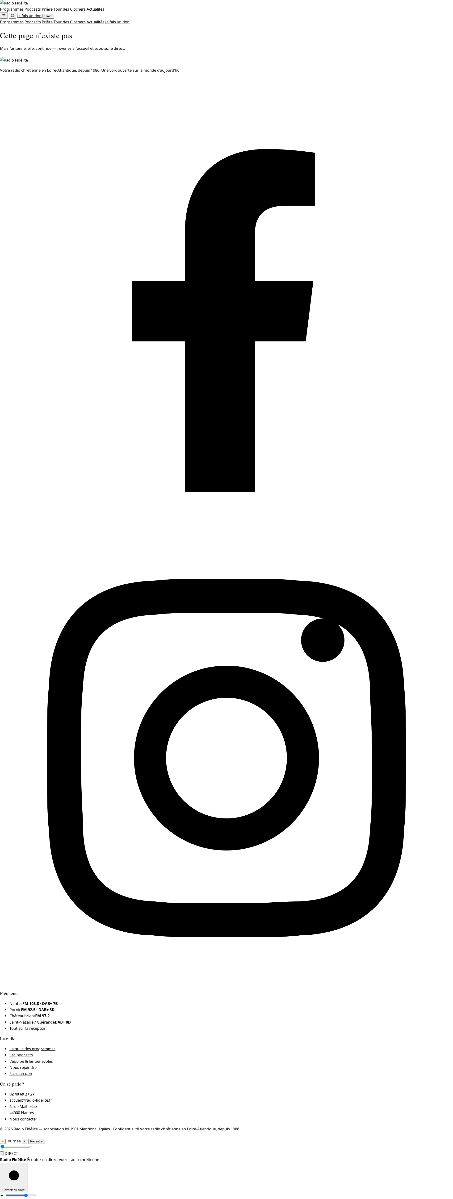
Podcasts (33, 9)
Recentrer (36, 1141)
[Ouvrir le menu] (4, 15)
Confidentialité (126, 1129)
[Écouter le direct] (2, 1153)
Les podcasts (21, 1055)
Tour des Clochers (70, 9)
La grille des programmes (32, 1048)
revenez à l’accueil (73, 48)
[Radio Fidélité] (14, 60)
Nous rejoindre (23, 1067)
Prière (47, 9)
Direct (48, 16)
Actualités (95, 9)
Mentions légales (95, 1129)
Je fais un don (29, 15)
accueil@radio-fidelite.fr (30, 1100)
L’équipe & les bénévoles (31, 1061)
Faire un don (20, 1073)
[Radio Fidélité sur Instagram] (226, 983)
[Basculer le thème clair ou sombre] (12, 16)
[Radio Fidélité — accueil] (14, 3)
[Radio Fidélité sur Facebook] (226, 528)
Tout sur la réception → (30, 1028)
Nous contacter (23, 1119)
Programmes (12, 9)
